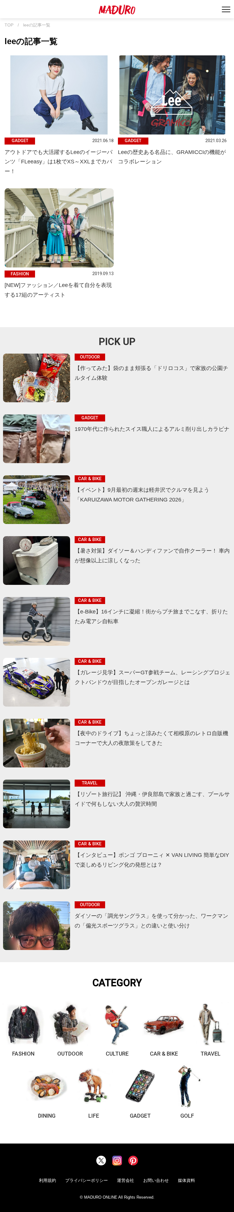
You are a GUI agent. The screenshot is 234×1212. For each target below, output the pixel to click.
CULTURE (117, 1053)
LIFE (93, 1115)
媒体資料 (186, 1180)
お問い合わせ (156, 1180)
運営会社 (125, 1180)
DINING (46, 1115)
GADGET (140, 1115)
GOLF (187, 1115)
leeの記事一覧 (36, 25)
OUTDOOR (70, 1053)
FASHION (23, 1053)
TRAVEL (210, 1053)
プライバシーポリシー (86, 1180)
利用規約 (47, 1180)
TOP (9, 25)
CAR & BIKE (164, 1053)
